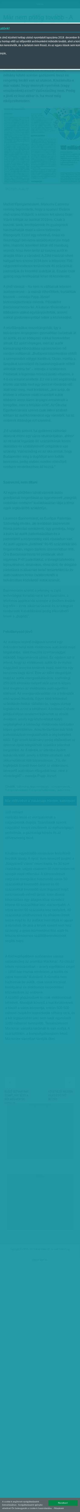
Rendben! (63, 1503)
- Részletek (58, 1508)
